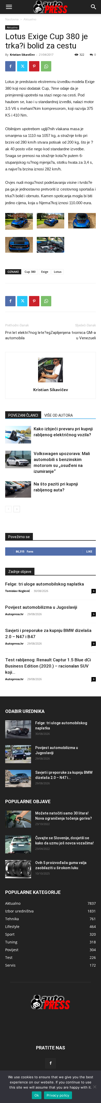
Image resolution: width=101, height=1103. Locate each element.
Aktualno (30, 19)
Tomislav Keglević (17, 591)
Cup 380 (30, 272)
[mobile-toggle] (9, 7)
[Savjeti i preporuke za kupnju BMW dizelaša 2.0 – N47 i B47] (18, 778)
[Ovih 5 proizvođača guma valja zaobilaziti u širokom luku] (18, 869)
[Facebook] (10, 66)
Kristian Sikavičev (22, 54)
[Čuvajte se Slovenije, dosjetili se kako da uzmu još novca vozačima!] (18, 844)
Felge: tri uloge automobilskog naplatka (44, 584)
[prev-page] (8, 509)
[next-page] (16, 509)
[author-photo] (50, 382)
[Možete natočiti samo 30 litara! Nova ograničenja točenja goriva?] (18, 819)
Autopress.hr (14, 614)
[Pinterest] (34, 66)
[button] (93, 7)
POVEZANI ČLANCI (23, 415)
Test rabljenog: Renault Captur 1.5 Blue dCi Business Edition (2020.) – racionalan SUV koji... (48, 666)
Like (89, 551)
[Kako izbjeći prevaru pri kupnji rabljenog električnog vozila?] (18, 435)
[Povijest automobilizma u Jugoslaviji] (18, 754)
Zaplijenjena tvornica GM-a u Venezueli (73, 335)
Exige (44, 272)
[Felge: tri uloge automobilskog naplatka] (18, 729)
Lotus (57, 272)
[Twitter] (22, 66)
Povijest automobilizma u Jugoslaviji (41, 607)
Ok (36, 1095)
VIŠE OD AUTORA (58, 415)
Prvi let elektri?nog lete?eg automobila (28, 335)
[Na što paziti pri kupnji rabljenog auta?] (18, 489)
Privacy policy (58, 1095)
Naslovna (12, 19)
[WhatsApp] (46, 66)
